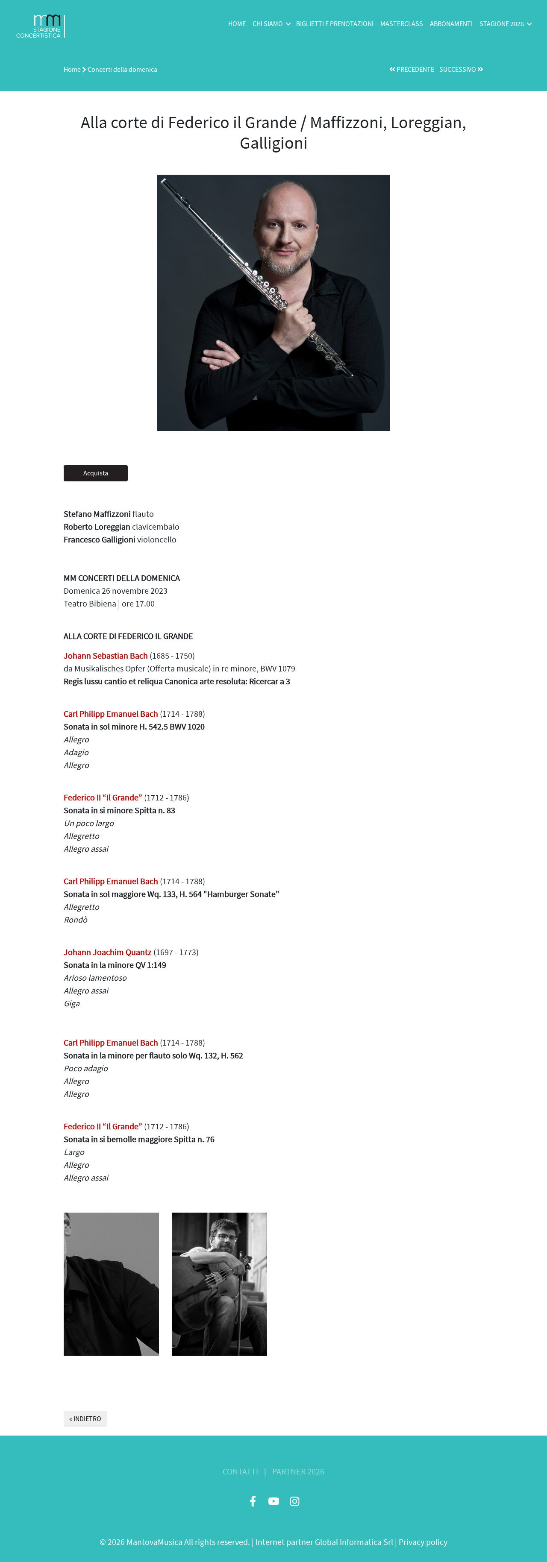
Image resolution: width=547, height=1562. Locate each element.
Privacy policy (423, 1542)
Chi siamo (268, 24)
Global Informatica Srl (354, 1542)
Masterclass (401, 24)
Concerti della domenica (122, 69)
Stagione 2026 (501, 24)
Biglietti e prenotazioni (334, 24)
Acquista (95, 473)
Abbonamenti (451, 24)
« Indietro (85, 1419)
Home (237, 24)
